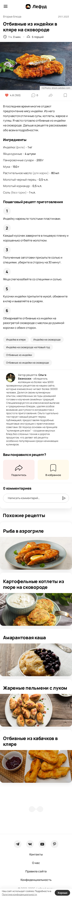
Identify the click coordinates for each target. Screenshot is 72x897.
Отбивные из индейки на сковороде (27, 362)
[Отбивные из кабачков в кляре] (36, 766)
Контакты (36, 854)
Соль (6, 192)
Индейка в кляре (16, 339)
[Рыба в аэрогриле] (36, 553)
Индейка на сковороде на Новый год (28, 347)
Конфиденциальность (36, 880)
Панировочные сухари (18, 160)
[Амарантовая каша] (36, 659)
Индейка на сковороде (47, 339)
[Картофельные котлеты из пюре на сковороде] (36, 609)
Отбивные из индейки (19, 355)
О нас (36, 863)
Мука (6, 167)
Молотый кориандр (16, 186)
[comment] (64, 498)
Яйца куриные (12, 154)
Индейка (9, 147)
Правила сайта (36, 871)
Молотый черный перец (19, 180)
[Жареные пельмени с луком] (36, 710)
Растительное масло (17, 173)
